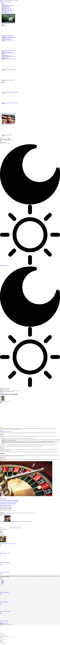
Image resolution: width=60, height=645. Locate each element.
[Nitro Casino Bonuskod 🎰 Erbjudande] (8, 123)
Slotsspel (1, 431)
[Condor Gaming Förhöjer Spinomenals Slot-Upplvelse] (6, 55)
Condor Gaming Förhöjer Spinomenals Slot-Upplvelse (9, 56)
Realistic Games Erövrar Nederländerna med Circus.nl (9, 50)
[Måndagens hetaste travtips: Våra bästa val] (8, 5)
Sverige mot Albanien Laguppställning (4, 601)
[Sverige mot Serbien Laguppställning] (3, 619)
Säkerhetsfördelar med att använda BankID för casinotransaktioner (10, 92)
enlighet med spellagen (22, 446)
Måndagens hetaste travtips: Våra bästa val (7, 6)
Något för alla (9, 431)
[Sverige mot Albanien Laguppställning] (3, 600)
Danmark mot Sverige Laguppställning (4, 592)
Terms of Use (16, 0)
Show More (4, 142)
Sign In (8, 389)
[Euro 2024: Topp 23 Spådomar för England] (8, 22)
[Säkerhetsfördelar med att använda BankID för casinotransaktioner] (8, 91)
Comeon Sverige (26, 436)
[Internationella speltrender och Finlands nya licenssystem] (8, 112)
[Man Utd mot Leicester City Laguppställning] (3, 609)
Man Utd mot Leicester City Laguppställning (5, 611)
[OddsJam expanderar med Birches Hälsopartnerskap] (8, 68)
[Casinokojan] (6, 1)
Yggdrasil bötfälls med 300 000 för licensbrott (7, 35)
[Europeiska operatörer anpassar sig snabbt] (3, 551)
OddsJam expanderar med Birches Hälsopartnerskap (8, 69)
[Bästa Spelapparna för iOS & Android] (5, 7)
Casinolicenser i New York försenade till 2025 (7, 37)
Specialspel (6, 431)
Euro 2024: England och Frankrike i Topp (7, 12)
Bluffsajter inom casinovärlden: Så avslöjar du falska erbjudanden (7, 543)
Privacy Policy (11, 0)
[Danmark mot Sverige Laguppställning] (3, 590)
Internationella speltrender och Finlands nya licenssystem (9, 113)
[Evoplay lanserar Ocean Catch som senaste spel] (8, 79)
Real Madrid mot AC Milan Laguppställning (5, 562)
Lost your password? (2, 642)
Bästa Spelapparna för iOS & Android (6, 8)
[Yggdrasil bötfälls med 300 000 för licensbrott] (8, 34)
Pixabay (1, 497)
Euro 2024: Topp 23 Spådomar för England (7, 23)
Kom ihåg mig (3, 639)
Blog (0, 545)
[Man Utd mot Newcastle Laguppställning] (3, 570)
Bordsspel (3, 431)
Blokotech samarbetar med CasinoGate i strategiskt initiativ (9, 58)
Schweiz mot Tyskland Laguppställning (7, 134)
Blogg (1, 392)
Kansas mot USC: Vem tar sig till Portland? (7, 10)
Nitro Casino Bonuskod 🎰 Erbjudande (7, 124)
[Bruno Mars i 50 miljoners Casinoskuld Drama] (6, 39)
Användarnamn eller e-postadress (4, 636)
